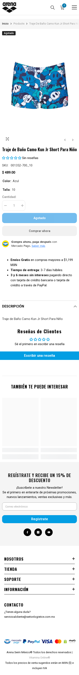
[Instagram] (38, 532)
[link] (20, 450)
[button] (65, 140)
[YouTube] (49, 532)
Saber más (38, 246)
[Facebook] (27, 532)
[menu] (74, 7)
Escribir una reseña (39, 356)
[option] (39, 87)
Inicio (5, 23)
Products (18, 23)
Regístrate (39, 519)
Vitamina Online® (39, 657)
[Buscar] (52, 7)
